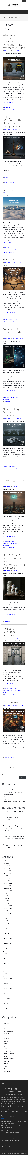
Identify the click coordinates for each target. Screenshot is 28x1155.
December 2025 (8, 870)
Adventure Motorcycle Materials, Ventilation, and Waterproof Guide (14, 41)
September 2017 (8, 966)
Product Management (9, 1058)
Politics (6, 466)
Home (3, 17)
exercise (10, 319)
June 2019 (6, 933)
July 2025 (6, 875)
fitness (15, 1097)
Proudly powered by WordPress (19, 1153)
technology (6, 399)
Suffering (6, 1066)
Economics (7, 180)
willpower (13, 1113)
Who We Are (10, 702)
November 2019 (8, 926)
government (3, 1099)
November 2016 (8, 981)
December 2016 (8, 978)
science (24, 1109)
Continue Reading (9, 102)
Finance (6, 1041)
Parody (15, 1103)
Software (19, 395)
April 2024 (6, 903)
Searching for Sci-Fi (14, 482)
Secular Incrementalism (17, 838)
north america (22, 1101)
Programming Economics (14, 1109)
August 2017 (7, 968)
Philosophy (14, 180)
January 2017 (7, 976)
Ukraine (3, 1113)
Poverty (7, 1109)
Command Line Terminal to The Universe (12, 332)
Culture (6, 177)
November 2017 (8, 963)
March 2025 (7, 878)
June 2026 (6, 860)
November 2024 (8, 885)
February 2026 (7, 868)
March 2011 (7, 996)
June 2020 (6, 918)
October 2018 (7, 943)
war (6, 1113)
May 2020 (6, 921)
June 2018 (6, 951)
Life (12, 107)
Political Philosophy (9, 1053)
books (6, 319)
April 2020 (6, 923)
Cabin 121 (9, 189)
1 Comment (7, 401)
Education (6, 1038)
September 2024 (8, 890)
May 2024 (6, 900)
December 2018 (8, 938)
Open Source (8, 1103)
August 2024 (7, 893)
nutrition (3, 1103)
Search (4, 774)
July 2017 (6, 971)
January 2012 (7, 986)
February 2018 (7, 958)
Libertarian (3, 1101)
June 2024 (6, 898)
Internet (17, 543)
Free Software (20, 1097)
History (5, 1043)
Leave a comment (9, 109)
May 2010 (6, 1001)
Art (4, 1026)
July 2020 (6, 916)
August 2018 (7, 946)
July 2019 (6, 931)
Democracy (3, 1094)
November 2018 (8, 941)
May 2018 (6, 953)
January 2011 (7, 998)
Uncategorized (8, 619)
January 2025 (7, 880)
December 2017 (8, 961)
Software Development (7, 1111)
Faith (13, 1097)
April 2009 (6, 1011)
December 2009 (8, 1006)
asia (22, 1088)
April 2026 (6, 863)
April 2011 (6, 993)
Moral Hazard (9, 1101)
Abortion (3, 1088)
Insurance (19, 1099)
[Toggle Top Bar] (24, 1)
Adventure (7, 107)
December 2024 (8, 883)
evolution (3, 1097)
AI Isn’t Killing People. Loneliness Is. (11, 412)
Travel (8, 247)
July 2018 (6, 948)
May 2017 (6, 973)
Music (5, 1048)
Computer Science (9, 395)
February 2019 (7, 936)
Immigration (14, 1099)
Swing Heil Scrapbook (18, 811)
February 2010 (7, 1003)
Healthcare (9, 1099)
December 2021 (8, 908)
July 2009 (6, 1008)
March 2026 (7, 865)
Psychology (12, 466)
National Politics (15, 1101)
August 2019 (7, 928)
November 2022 (8, 906)
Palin (12, 1103)
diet (7, 1095)
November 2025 (8, 873)
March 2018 (7, 956)
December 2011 (8, 988)
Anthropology (8, 757)
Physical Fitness (15, 317)
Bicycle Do (9, 259)
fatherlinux (7, 50)
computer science (9, 397)
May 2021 (6, 911)
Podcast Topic (18, 1106)
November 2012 (8, 983)
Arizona (19, 1088)
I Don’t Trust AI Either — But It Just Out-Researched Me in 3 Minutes (14, 845)
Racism (21, 1109)
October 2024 (7, 888)
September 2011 (8, 991)
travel (16, 249)
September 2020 (8, 913)
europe (6, 249)
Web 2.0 (9, 1113)
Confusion (6, 1033)
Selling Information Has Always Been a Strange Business (13, 121)
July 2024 (6, 896)
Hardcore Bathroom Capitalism (9, 632)
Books (6, 317)
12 (17, 767)
